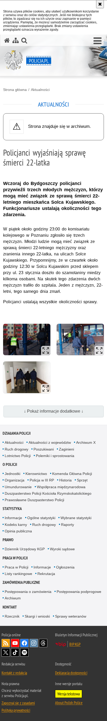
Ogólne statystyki (41, 518)
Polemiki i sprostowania (55, 456)
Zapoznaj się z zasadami (18, 702)
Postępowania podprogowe (79, 592)
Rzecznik (12, 616)
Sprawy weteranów (70, 616)
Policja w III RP (42, 480)
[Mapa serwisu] (15, 40)
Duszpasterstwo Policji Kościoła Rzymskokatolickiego (48, 493)
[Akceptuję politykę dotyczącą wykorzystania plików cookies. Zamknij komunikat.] (100, 4)
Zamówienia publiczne (21, 582)
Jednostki (12, 474)
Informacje (13, 518)
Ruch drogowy (16, 449)
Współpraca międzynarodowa (61, 487)
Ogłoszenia (65, 567)
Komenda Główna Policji (72, 474)
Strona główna (15, 90)
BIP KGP (75, 644)
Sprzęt (82, 480)
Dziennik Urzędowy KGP (25, 549)
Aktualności (40, 90)
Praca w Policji (15, 558)
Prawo (8, 540)
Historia (65, 480)
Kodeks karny (16, 524)
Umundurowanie (18, 487)
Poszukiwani (44, 449)
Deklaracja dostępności (71, 672)
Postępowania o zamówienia (28, 592)
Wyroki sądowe (62, 549)
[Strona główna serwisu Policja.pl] (7, 40)
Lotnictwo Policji (18, 456)
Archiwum (13, 598)
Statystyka (12, 508)
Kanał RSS (6, 643)
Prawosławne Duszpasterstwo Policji (34, 500)
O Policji (10, 464)
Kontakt (10, 607)
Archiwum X (86, 442)
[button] (97, 41)
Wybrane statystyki (76, 518)
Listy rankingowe (18, 574)
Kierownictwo (36, 474)
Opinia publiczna (18, 531)
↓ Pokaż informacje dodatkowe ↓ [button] (53, 411)
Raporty (67, 524)
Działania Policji (17, 433)
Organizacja (14, 480)
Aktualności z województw (50, 442)
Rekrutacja (46, 574)
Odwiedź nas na (15, 643)
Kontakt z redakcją (14, 672)
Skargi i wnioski (37, 616)
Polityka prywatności (16, 710)
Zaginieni (66, 449)
